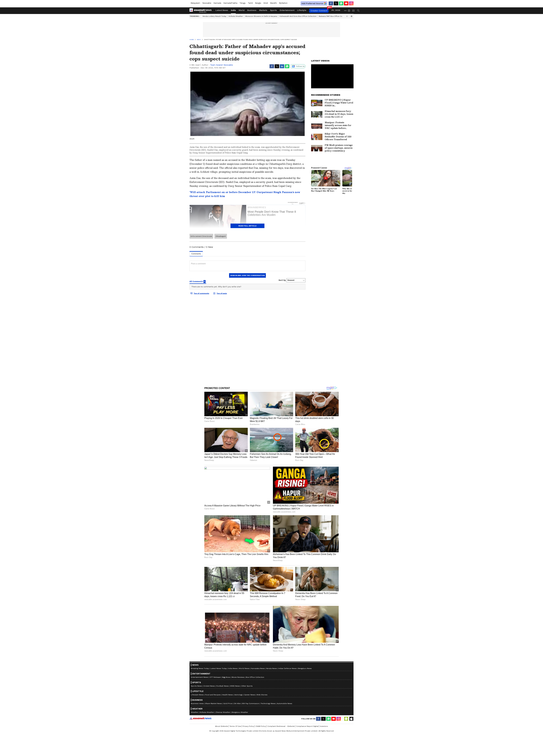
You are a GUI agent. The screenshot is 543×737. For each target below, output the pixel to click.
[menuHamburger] (353, 10)
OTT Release (215, 677)
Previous (347, 16)
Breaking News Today (200, 668)
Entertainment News (199, 677)
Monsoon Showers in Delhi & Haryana (261, 16)
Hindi (265, 3)
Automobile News (284, 703)
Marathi (273, 3)
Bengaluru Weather (240, 712)
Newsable (206, 3)
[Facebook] (331, 3)
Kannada (217, 3)
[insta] (351, 3)
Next (351, 16)
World (241, 10)
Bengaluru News (305, 668)
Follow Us (300, 66)
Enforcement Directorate (201, 236)
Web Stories (262, 695)
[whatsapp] (341, 3)
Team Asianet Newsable (221, 65)
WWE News (235, 686)
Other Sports (247, 686)
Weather (194, 712)
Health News (227, 695)
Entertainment (287, 10)
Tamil (250, 3)
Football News (222, 686)
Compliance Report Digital (307, 726)
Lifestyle (301, 10)
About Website (221, 726)
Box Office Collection (255, 677)
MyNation (283, 3)
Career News (249, 695)
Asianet (200, 718)
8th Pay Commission (250, 703)
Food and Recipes (213, 695)
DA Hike (237, 703)
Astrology (238, 695)
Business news (197, 703)
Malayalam (195, 3)
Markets (263, 10)
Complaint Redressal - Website (281, 726)
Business (251, 10)
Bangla (258, 3)
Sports (273, 10)
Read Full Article (247, 226)
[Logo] (201, 10)
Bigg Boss (226, 677)
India (233, 10)
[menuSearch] (358, 10)
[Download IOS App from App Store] (351, 719)
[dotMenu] (345, 10)
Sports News (196, 686)
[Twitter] (336, 3)
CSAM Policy (261, 726)
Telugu (243, 3)
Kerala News (271, 668)
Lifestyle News (197, 695)
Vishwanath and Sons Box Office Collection (297, 16)
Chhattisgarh (221, 236)
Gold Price (227, 703)
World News (244, 668)
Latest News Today (218, 668)
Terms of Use (235, 726)
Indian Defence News (287, 668)
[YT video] (346, 3)
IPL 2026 (335, 10)
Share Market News (213, 703)
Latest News (222, 10)
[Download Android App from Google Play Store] (346, 719)
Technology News (268, 703)
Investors (324, 726)
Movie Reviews (238, 677)
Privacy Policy (248, 726)
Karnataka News (258, 668)
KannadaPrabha (230, 3)
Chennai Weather (223, 712)
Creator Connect (319, 10)
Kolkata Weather (236, 16)
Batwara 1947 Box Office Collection (334, 16)
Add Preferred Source (312, 3)
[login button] (350, 10)
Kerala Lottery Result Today (214, 16)
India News (232, 668)
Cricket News (209, 686)
